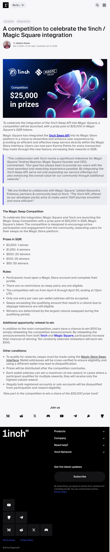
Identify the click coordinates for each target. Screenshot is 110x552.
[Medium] (8, 416)
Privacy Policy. (60, 492)
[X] (34, 530)
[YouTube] (61, 416)
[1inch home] (6, 5)
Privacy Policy (26, 540)
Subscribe (79, 476)
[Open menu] (104, 5)
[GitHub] (102, 416)
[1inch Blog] (9, 530)
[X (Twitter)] (35, 416)
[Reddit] (21, 416)
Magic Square (63, 335)
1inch (43, 335)
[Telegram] (75, 416)
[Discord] (48, 416)
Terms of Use (9, 540)
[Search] (97, 5)
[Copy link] (88, 416)
